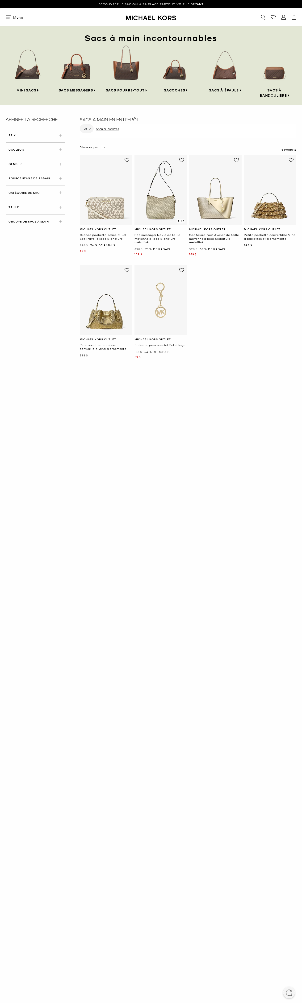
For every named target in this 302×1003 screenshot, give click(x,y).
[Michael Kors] (151, 17)
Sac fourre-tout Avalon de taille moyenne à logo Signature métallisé (214, 238)
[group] (151, 4)
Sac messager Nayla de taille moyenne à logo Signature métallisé (157, 238)
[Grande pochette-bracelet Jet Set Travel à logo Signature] (106, 190)
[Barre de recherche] (262, 17)
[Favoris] (273, 17)
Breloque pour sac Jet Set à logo (160, 345)
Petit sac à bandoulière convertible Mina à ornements (103, 347)
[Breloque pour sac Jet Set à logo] (160, 300)
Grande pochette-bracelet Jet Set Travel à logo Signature (103, 236)
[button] (289, 993)
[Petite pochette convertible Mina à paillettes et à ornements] (270, 190)
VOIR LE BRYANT (190, 4)
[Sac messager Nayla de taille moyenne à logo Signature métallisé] (160, 190)
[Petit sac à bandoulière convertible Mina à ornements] (106, 300)
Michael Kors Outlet (98, 229)
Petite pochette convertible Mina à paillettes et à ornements (270, 236)
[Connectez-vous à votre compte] (283, 17)
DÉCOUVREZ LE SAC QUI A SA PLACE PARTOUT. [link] (151, 4)
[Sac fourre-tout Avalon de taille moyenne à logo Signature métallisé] (215, 190)
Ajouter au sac (106, 221)
